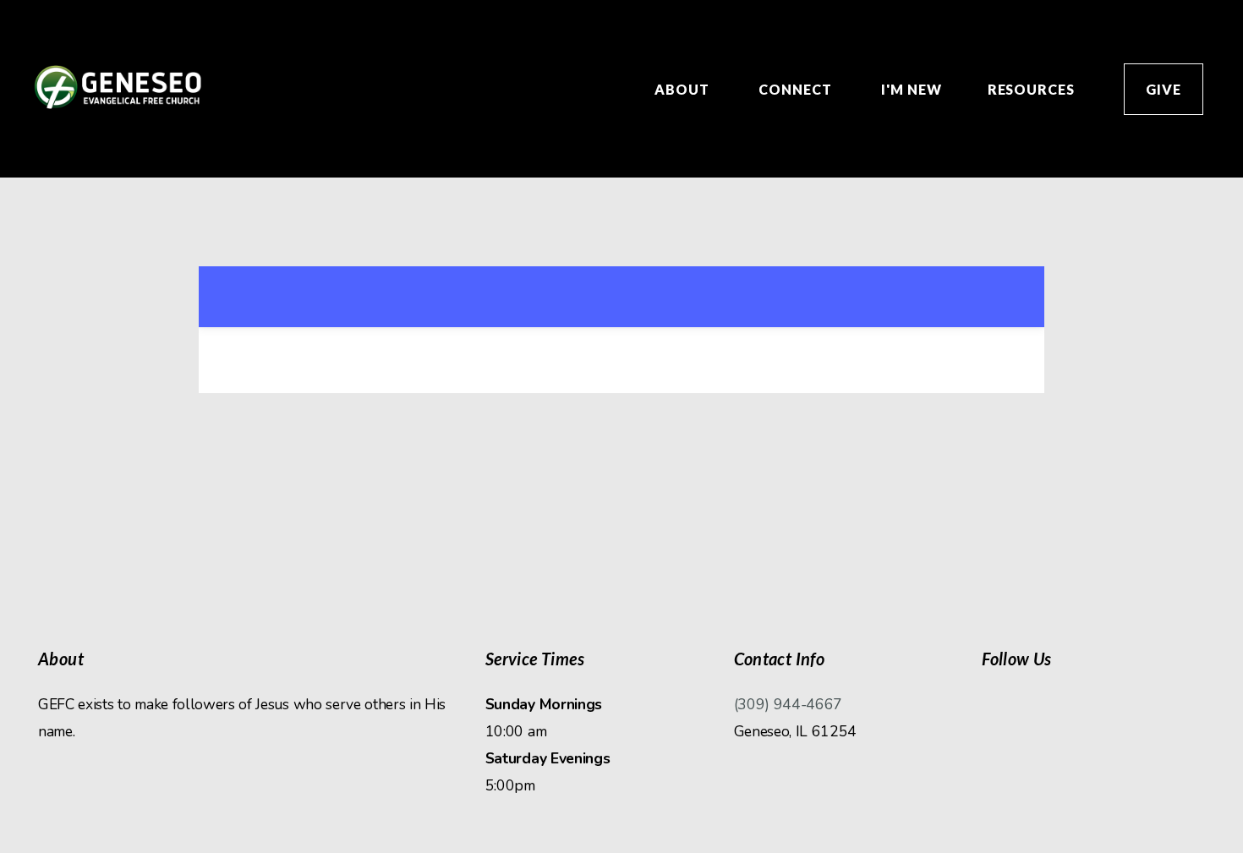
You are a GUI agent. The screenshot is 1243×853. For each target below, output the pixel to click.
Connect (796, 89)
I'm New (911, 89)
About (683, 89)
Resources (1033, 89)
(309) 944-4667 (788, 704)
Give (1163, 89)
